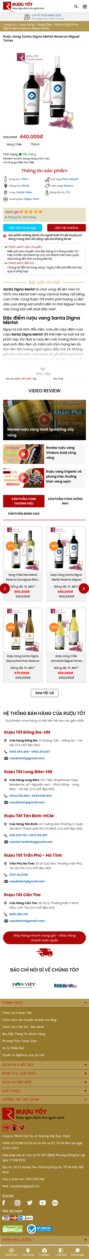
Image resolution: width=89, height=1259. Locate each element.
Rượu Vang (27, 25)
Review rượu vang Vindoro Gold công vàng (61, 452)
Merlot (25, 186)
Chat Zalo (61, 1254)
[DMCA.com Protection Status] (12, 1228)
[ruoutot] (23, 6)
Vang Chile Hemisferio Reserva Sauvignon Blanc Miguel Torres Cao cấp (23, 577)
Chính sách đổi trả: (20, 263)
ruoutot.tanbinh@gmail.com (31, 842)
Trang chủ (10, 25)
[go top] (83, 1231)
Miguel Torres (31, 199)
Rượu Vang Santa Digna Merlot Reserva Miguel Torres (66, 577)
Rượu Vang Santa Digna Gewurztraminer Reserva (22, 658)
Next (84, 588)
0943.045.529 (42, 795)
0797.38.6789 (18, 874)
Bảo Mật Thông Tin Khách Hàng (23, 1034)
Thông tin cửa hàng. (22, 217)
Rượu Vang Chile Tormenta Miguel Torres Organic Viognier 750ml (66, 659)
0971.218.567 (38, 835)
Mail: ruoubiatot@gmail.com (21, 1186)
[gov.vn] (39, 1228)
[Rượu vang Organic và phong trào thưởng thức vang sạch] (23, 477)
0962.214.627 (40, 751)
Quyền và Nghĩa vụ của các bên (23, 1055)
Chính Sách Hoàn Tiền (17, 1013)
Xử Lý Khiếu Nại (13, 1048)
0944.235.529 (19, 795)
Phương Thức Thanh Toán (19, 1041)
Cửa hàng (28, 1254)
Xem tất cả (44, 693)
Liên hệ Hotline (66, 227)
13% (68, 192)
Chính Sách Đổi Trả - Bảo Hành (23, 1027)
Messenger (77, 1254)
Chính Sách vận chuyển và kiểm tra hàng (29, 1020)
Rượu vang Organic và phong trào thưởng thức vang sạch (64, 476)
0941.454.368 (19, 751)
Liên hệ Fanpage (22, 227)
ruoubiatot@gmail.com (27, 758)
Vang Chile (44, 25)
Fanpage (44, 1254)
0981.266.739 (18, 914)
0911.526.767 (18, 835)
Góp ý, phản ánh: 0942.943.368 (23, 1179)
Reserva (68, 186)
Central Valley (24, 192)
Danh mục (11, 1254)
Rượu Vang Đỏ (70, 179)
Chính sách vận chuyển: (24, 247)
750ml (34, 144)
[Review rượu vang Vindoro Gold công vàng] (23, 453)
